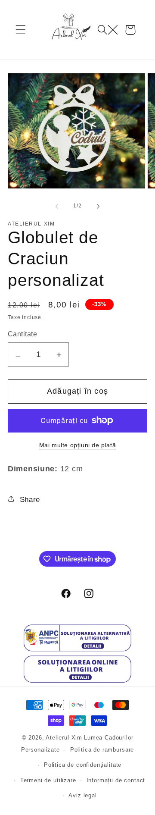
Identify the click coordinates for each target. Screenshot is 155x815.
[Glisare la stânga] (56, 206)
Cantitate (22, 334)
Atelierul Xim (64, 737)
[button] (20, 30)
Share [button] (30, 499)
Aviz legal (82, 795)
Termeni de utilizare (48, 780)
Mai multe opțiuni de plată (77, 445)
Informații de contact (116, 780)
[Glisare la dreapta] (98, 206)
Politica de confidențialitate (82, 765)
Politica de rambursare (102, 749)
